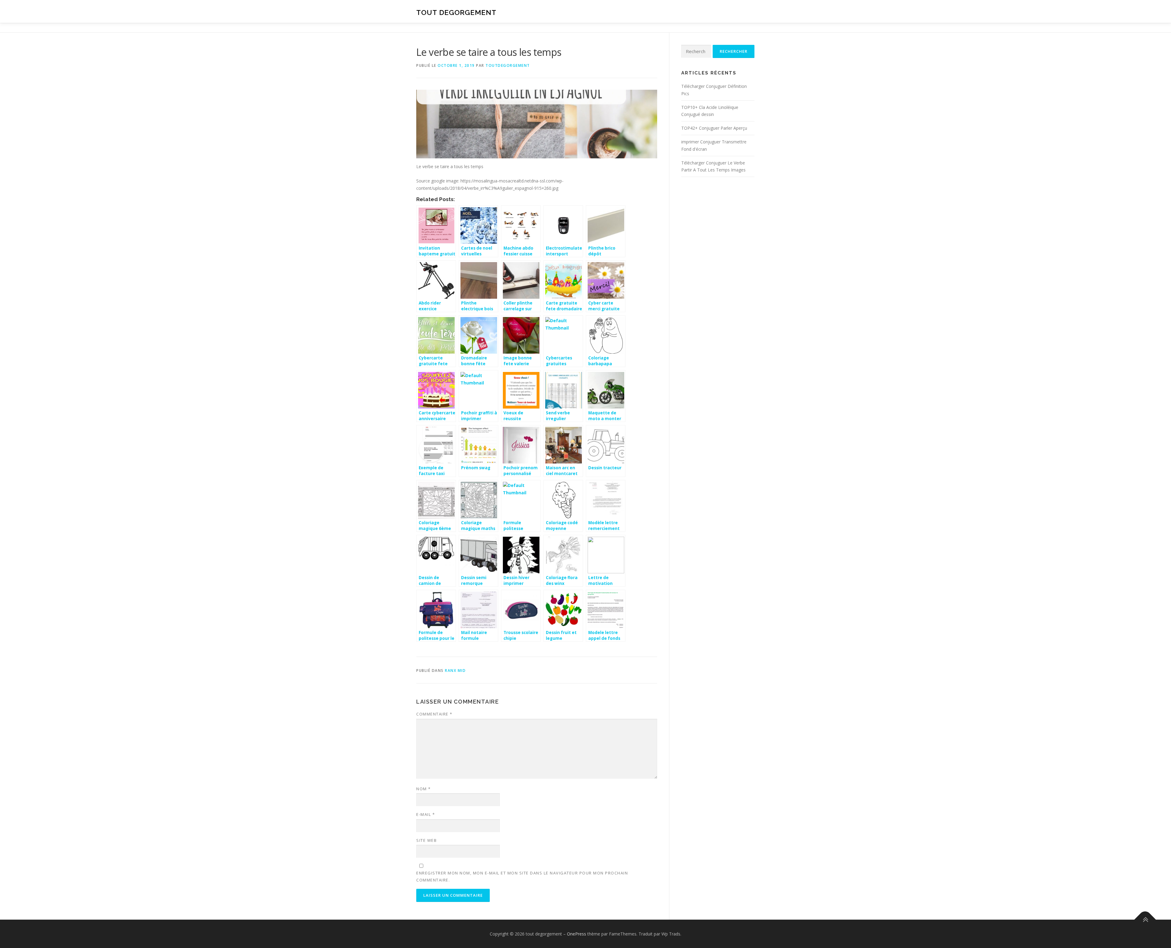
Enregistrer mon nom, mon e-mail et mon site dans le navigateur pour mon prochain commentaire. (522, 876)
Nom (423, 788)
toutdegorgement (507, 65)
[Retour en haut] (1145, 919)
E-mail (425, 814)
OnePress (576, 934)
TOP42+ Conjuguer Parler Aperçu (714, 128)
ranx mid (455, 670)
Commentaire (434, 714)
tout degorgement (456, 12)
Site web (426, 840)
